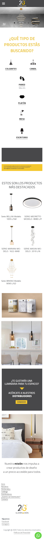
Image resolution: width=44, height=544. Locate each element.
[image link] (22, 3)
